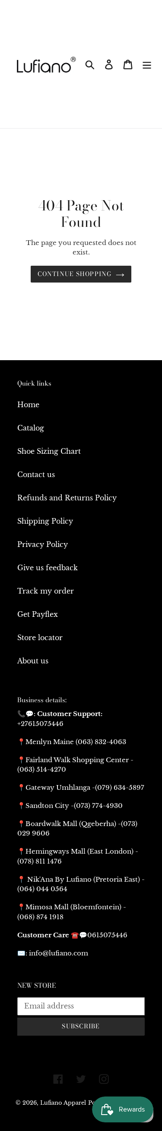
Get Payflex (37, 614)
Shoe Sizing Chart (49, 451)
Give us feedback (47, 567)
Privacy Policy (42, 544)
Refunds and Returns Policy (67, 497)
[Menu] (146, 64)
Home (28, 404)
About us (32, 661)
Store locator (40, 637)
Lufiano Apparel (63, 1102)
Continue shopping (74, 274)
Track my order (45, 591)
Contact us (36, 474)
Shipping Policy (45, 521)
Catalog (30, 428)
